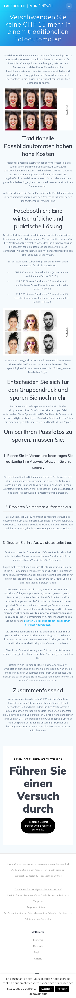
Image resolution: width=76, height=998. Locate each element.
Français (38, 940)
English (38, 952)
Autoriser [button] (46, 988)
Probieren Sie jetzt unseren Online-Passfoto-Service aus (38, 825)
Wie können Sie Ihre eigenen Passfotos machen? (38, 889)
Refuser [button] (62, 988)
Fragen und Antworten (38, 907)
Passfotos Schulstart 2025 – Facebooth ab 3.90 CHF (38, 876)
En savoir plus (38, 994)
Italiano (38, 958)
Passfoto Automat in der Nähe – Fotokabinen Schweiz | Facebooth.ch (38, 913)
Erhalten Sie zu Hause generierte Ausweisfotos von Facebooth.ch (38, 864)
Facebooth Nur (28, 6)
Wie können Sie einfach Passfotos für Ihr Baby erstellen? (38, 870)
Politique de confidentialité (38, 919)
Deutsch (38, 946)
